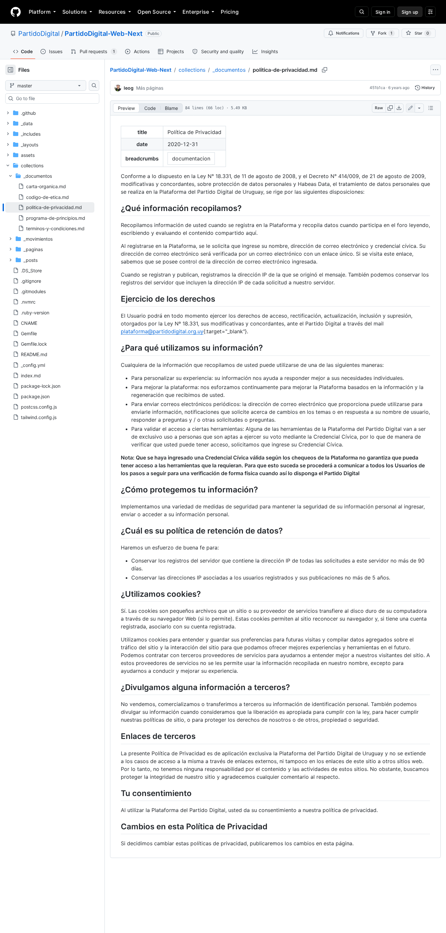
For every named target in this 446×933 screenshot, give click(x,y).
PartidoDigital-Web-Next (104, 34)
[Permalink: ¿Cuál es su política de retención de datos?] (116, 530)
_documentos (229, 70)
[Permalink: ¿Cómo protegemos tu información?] (116, 489)
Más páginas (149, 88)
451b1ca (377, 87)
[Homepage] (15, 12)
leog (129, 88)
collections (192, 70)
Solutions (74, 11)
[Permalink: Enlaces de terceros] (116, 736)
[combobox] (55, 98)
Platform (40, 11)
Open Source (154, 11)
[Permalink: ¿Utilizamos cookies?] (116, 593)
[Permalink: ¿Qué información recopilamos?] (116, 208)
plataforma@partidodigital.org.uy (162, 331)
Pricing (230, 11)
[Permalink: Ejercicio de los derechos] (116, 298)
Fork (385, 33)
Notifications (347, 33)
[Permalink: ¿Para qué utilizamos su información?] (116, 348)
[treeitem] (49, 207)
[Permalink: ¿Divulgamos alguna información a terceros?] (116, 687)
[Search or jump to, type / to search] (362, 12)
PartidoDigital (39, 34)
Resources (112, 11)
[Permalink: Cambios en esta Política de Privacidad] (116, 826)
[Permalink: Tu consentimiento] (116, 793)
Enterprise (196, 11)
